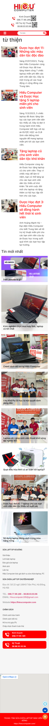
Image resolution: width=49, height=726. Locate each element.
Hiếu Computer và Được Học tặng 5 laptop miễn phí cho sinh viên (30, 100)
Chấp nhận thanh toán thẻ (13, 626)
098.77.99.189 (14, 594)
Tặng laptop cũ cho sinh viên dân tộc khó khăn (32, 155)
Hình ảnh (6, 566)
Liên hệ (5, 570)
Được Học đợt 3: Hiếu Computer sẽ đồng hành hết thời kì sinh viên (31, 209)
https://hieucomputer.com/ (24, 723)
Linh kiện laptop (9, 559)
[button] (24, 634)
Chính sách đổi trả (10, 619)
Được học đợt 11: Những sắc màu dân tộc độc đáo (31, 51)
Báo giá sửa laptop (10, 563)
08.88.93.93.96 (30, 594)
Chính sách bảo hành (11, 615)
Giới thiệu (6, 555)
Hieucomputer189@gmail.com (24, 597)
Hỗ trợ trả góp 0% (10, 622)
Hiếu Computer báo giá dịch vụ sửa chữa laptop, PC (23, 574)
